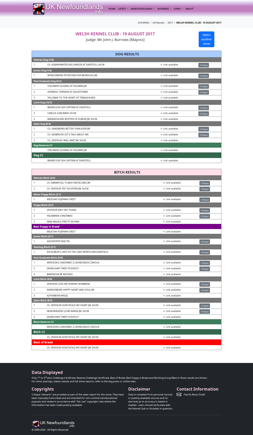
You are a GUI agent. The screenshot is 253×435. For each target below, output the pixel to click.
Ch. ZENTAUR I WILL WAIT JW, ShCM (66, 140)
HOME (112, 8)
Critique (204, 65)
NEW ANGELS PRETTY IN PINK (63, 221)
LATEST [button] (122, 8)
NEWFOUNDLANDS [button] (142, 8)
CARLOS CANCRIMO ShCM (61, 113)
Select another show (206, 39)
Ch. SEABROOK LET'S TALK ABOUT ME (68, 134)
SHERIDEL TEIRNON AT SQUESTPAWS (67, 91)
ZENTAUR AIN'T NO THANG (61, 210)
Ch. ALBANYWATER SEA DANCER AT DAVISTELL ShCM (76, 64)
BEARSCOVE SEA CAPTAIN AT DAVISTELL (69, 107)
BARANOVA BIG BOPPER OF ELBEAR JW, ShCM (72, 119)
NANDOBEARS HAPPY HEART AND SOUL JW (70, 289)
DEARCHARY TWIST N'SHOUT (63, 268)
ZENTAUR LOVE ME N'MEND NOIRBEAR (68, 283)
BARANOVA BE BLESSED (60, 274)
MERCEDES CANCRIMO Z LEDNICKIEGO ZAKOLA (73, 262)
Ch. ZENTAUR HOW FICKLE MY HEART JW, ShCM (72, 305)
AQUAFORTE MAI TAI (58, 241)
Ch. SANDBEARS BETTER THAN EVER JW (68, 128)
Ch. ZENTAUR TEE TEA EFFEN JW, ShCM (68, 188)
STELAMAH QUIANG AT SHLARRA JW (67, 86)
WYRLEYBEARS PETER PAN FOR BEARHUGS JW (72, 75)
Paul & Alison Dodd (194, 394)
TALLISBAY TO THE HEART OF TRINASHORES (71, 97)
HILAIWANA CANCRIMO (59, 215)
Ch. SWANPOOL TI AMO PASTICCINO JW (68, 182)
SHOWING (163, 8)
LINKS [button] (177, 8)
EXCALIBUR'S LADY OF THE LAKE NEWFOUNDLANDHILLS (77, 251)
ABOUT (189, 8)
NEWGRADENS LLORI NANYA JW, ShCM (68, 311)
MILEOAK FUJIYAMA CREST (61, 199)
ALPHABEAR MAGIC (57, 295)
